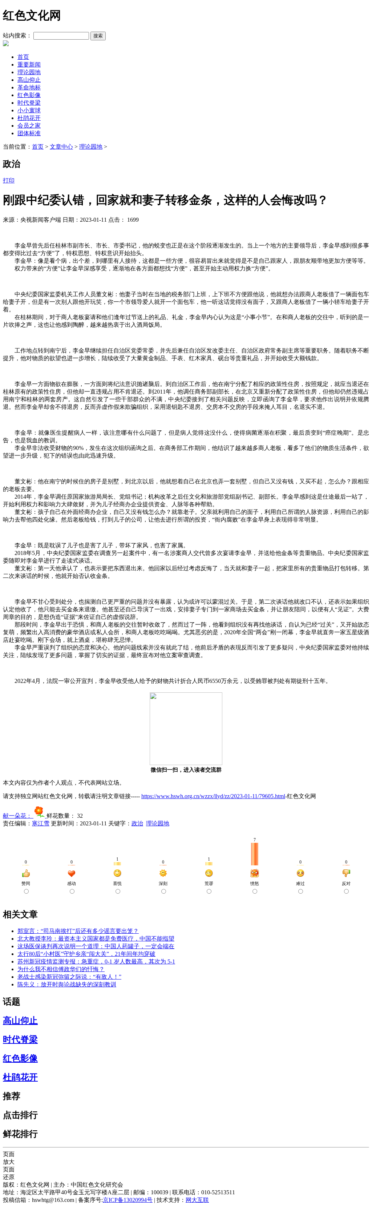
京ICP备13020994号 (128, 1200)
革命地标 (29, 87)
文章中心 (61, 147)
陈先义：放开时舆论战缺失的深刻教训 (66, 984)
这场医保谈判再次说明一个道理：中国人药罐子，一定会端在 (95, 946)
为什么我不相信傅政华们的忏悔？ (61, 969)
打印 (9, 180)
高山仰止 (29, 80)
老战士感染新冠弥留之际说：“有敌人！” (69, 977)
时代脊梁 (29, 103)
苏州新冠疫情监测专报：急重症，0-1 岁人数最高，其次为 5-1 (96, 961)
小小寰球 (29, 110)
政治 (137, 823)
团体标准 (29, 133)
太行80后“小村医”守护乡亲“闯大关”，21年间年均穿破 (86, 954)
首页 (23, 57)
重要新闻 (29, 64)
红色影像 (29, 95)
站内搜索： (17, 35)
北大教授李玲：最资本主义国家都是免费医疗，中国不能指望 (95, 939)
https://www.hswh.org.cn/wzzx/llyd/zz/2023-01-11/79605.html (213, 796)
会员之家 (29, 125)
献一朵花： (18, 816)
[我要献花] (39, 816)
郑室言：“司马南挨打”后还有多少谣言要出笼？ (78, 931)
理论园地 (29, 72)
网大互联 (197, 1200)
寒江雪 (40, 823)
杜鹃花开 (29, 118)
